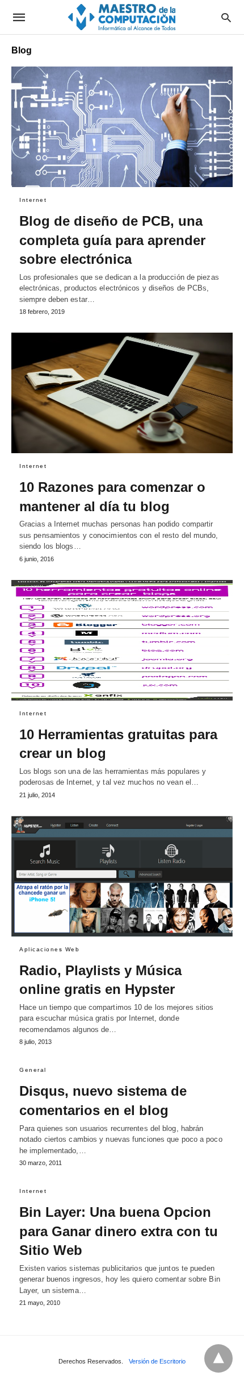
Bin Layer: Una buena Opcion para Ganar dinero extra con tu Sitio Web (118, 1231)
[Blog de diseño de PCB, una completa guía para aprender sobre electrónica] (122, 127)
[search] (226, 17)
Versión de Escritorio (157, 1361)
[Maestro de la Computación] (121, 17)
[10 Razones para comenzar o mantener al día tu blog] (122, 393)
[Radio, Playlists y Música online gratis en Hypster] (122, 876)
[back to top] (218, 1358)
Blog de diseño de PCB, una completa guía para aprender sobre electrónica (112, 240)
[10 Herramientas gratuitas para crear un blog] (122, 640)
